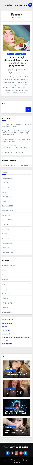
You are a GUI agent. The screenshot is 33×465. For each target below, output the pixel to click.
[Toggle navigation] (2, 5)
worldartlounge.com (16, 5)
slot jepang (6, 330)
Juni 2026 (5, 187)
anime (4, 270)
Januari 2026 (6, 201)
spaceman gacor (7, 319)
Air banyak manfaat (9, 265)
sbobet (4, 327)
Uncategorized (20, 54)
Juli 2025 (5, 224)
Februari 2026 (7, 197)
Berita (4, 275)
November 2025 (7, 210)
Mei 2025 (5, 234)
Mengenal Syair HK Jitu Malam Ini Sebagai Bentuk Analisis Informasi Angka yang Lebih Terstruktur (16, 133)
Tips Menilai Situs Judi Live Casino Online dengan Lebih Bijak (15, 413)
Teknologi (5, 307)
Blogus (26, 460)
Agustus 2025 (7, 220)
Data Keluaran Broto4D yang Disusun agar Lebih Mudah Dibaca (16, 374)
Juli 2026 (5, 183)
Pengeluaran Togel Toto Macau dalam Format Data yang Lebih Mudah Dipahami (16, 432)
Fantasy (10, 54)
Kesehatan (5, 293)
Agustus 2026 (7, 178)
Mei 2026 (5, 192)
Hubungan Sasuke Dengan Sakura (13, 152)
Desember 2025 (7, 206)
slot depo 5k (6, 334)
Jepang (4, 289)
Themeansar (16, 462)
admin (13, 70)
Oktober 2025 (6, 215)
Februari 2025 (7, 243)
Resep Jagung (7, 303)
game (4, 284)
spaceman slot (7, 323)
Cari (4, 103)
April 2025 (5, 238)
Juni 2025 (5, 229)
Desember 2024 (7, 252)
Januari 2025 (6, 248)
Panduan (5, 298)
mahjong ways (7, 344)
